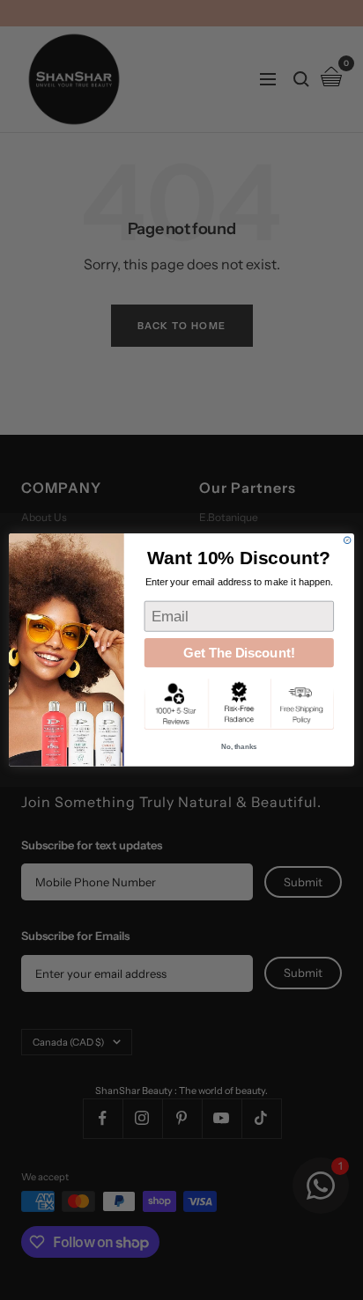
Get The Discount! (239, 653)
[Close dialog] (347, 540)
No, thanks (239, 747)
